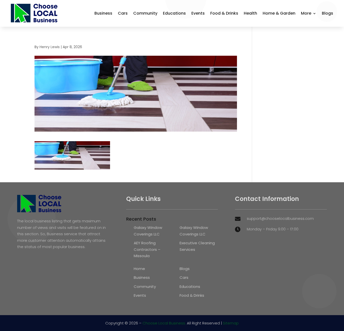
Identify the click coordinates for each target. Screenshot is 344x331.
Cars (123, 13)
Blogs (327, 13)
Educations (174, 13)
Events (198, 13)
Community (145, 13)
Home (139, 268)
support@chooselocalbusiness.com (280, 218)
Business (103, 13)
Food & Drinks (224, 13)
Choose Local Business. (164, 323)
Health (250, 13)
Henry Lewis (50, 46)
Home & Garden (279, 13)
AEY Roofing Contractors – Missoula (147, 249)
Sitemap (231, 323)
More (306, 13)
